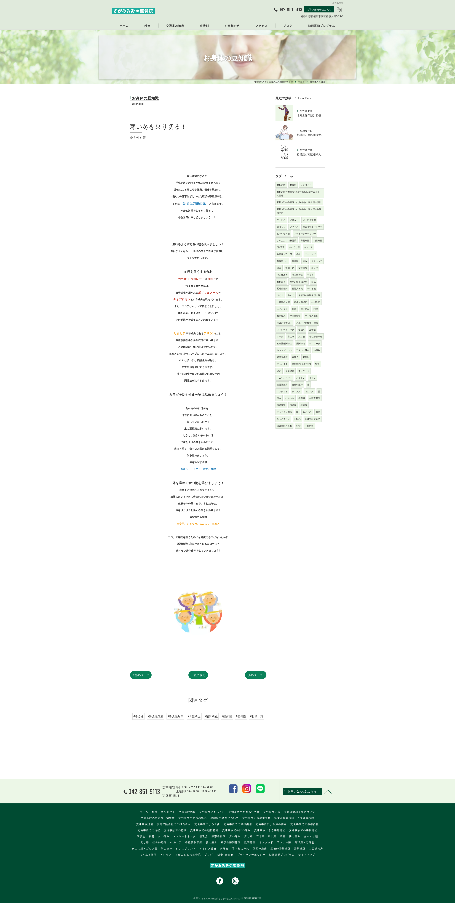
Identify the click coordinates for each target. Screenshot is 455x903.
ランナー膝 (314, 343)
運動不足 (289, 267)
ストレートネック (285, 329)
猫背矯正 (318, 240)
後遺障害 (281, 405)
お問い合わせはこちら (319, 9)
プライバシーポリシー (305, 233)
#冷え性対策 (175, 716)
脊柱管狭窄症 (315, 336)
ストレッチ (316, 260)
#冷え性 (138, 716)
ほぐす (280, 295)
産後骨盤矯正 (300, 302)
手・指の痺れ (311, 315)
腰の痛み (305, 308)
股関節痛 (300, 343)
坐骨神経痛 (282, 384)
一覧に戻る (198, 675)
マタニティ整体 (284, 411)
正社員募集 (297, 288)
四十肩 (280, 336)
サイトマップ (306, 854)
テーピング (310, 254)
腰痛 (318, 411)
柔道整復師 (282, 288)
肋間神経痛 (295, 315)
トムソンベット (284, 377)
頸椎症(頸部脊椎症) (301, 363)
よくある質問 (309, 219)
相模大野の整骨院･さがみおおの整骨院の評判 (299, 202)
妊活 (298, 425)
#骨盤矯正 (194, 716)
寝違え (301, 329)
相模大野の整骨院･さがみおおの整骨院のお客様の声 (299, 211)
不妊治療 (309, 425)
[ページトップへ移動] (327, 791)
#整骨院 (241, 716)
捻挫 (298, 254)
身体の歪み (297, 384)
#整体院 (227, 716)
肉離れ (317, 350)
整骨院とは (282, 260)
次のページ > (256, 675)
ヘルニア (308, 247)
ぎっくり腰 (294, 247)
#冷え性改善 (156, 716)
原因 (279, 267)
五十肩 (312, 329)
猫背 (317, 363)
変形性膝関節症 (284, 343)
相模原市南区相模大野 (309, 295)
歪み (305, 260)
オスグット (282, 391)
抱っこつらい (283, 418)
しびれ (297, 418)
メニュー (294, 219)
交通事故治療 (283, 302)
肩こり (291, 336)
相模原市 (281, 281)
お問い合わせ (283, 233)
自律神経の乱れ (284, 425)
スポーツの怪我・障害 (307, 322)
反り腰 (301, 336)
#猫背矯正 (211, 716)
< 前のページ (141, 675)
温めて (291, 295)
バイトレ (300, 377)
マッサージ (303, 370)
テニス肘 (296, 391)
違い (279, 370)
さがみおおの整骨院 (286, 240)
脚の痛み (281, 315)
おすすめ (307, 411)
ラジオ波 (311, 288)
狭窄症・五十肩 (284, 254)
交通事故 (302, 267)
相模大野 (281, 184)
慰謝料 (301, 398)
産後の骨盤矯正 (284, 322)
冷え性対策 (297, 274)
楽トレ (312, 377)
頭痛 (316, 308)
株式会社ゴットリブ (312, 226)
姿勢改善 (289, 370)
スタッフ (281, 226)
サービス (281, 219)
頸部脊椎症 (282, 356)
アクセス (294, 226)
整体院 (295, 260)
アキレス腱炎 (302, 350)
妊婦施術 (315, 302)
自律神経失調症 (312, 418)
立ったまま (282, 363)
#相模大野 (256, 716)
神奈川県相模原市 (298, 281)
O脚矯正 (281, 247)
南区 (313, 281)
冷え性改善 (282, 274)
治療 (294, 308)
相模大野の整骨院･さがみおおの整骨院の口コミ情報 (299, 193)
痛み (279, 398)
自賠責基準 (314, 398)
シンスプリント (284, 350)
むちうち (289, 398)
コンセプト (306, 184)
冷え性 (314, 267)
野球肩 (295, 356)
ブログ (310, 274)
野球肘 (306, 356)
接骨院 (304, 405)
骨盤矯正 (305, 240)
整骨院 (293, 184)
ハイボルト (282, 308)
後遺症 (293, 405)
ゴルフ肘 (309, 391)
